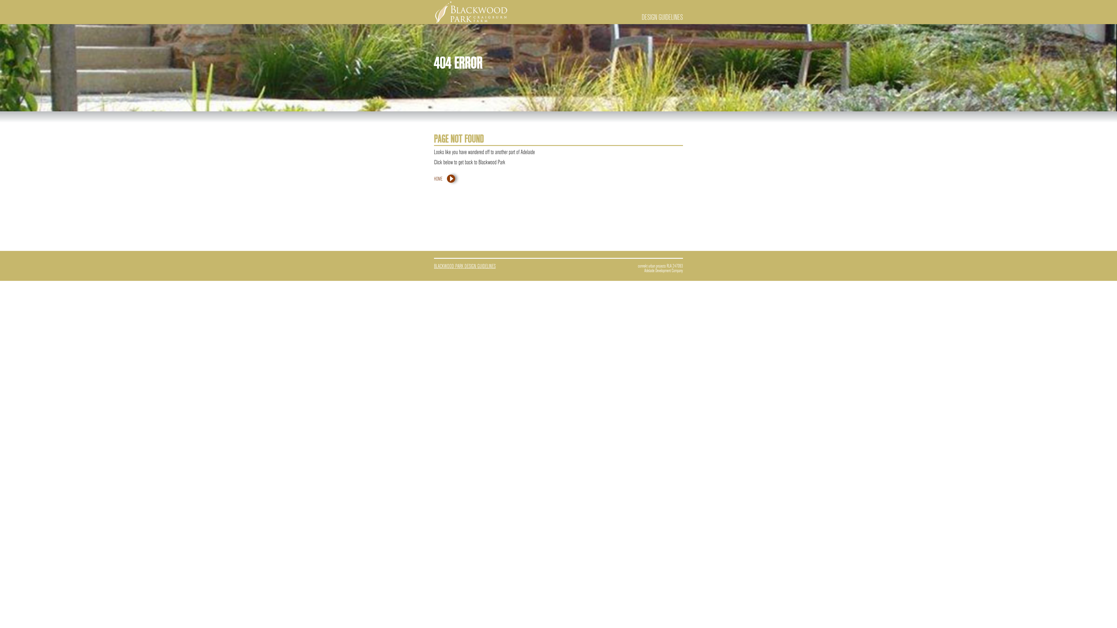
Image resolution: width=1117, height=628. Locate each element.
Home (438, 179)
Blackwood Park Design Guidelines (465, 266)
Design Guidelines (662, 17)
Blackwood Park (471, 12)
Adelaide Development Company (663, 270)
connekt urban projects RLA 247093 (660, 266)
